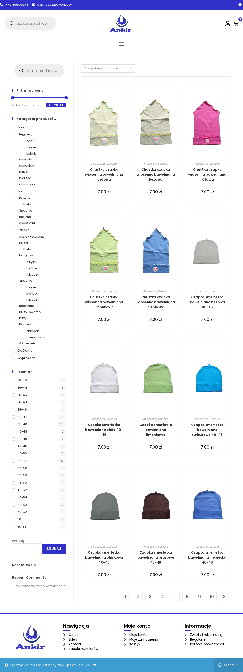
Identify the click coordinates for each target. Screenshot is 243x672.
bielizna (25, 178)
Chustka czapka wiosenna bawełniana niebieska (156, 302)
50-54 (22, 519)
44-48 (22, 461)
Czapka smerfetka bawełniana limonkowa (156, 429)
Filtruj (55, 105)
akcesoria (27, 184)
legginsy (25, 134)
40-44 (22, 417)
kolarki (31, 153)
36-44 (22, 387)
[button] (122, 44)
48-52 (22, 512)
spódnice (26, 165)
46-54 (22, 497)
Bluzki (23, 243)
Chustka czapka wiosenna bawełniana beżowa (104, 174)
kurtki (23, 318)
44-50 (22, 468)
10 (212, 596)
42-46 (22, 438)
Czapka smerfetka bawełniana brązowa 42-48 (155, 557)
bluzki (23, 171)
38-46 (22, 409)
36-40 (22, 380)
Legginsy (26, 255)
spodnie (25, 159)
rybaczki (32, 274)
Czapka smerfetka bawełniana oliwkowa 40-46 (104, 557)
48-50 (22, 505)
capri (30, 141)
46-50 (22, 482)
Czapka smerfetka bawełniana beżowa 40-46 (207, 302)
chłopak (32, 331)
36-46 (22, 395)
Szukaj (18, 541)
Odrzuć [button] (231, 665)
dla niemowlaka (31, 237)
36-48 (22, 402)
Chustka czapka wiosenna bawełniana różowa (207, 174)
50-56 (22, 526)
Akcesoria (27, 222)
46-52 (22, 490)
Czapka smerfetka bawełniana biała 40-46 (104, 429)
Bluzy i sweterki (30, 312)
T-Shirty (25, 204)
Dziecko (23, 230)
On (19, 191)
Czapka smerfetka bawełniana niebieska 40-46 (207, 557)
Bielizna (25, 216)
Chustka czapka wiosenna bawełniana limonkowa (104, 302)
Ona (20, 127)
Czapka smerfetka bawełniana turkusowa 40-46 (207, 429)
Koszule (25, 198)
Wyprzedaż (26, 358)
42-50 (22, 453)
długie (31, 147)
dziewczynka (36, 337)
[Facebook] (240, 5)
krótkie (31, 268)
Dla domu (24, 350)
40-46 (22, 424)
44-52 (22, 475)
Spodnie (25, 210)
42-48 (22, 446)
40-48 (22, 431)
